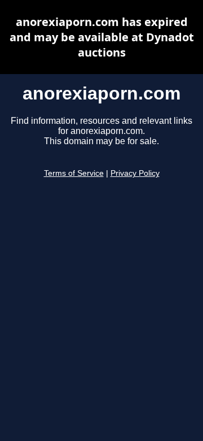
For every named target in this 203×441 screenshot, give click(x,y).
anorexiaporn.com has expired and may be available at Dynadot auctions (102, 37)
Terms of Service (74, 173)
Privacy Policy (135, 173)
